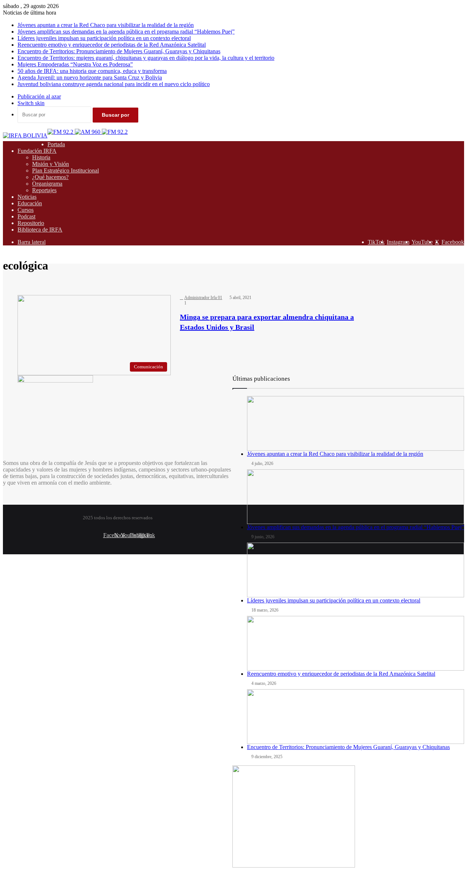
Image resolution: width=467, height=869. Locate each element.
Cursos (26, 210)
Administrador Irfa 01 (203, 297)
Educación (30, 203)
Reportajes (44, 190)
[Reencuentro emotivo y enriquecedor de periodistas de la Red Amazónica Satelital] (355, 643)
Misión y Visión (50, 164)
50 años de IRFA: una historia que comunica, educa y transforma (92, 71)
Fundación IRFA (37, 151)
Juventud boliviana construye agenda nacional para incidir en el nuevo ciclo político (114, 84)
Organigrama (47, 184)
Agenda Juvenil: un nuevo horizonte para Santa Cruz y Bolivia (90, 77)
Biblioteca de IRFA (40, 229)
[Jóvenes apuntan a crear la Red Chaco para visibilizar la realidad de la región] (355, 423)
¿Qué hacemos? (50, 177)
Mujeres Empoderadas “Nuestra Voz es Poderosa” (75, 64)
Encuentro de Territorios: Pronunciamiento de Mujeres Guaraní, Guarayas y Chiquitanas (119, 51)
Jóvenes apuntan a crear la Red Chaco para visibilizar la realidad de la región (106, 25)
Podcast (26, 216)
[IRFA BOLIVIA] (25, 135)
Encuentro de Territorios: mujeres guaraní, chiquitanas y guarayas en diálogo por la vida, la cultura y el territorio (146, 58)
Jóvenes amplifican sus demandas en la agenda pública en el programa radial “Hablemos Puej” (126, 31)
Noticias (27, 197)
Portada (56, 144)
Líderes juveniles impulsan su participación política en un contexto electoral (104, 38)
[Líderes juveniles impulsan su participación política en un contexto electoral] (355, 570)
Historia (41, 157)
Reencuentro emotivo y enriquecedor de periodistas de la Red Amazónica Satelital (112, 45)
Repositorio (31, 223)
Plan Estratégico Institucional (65, 170)
